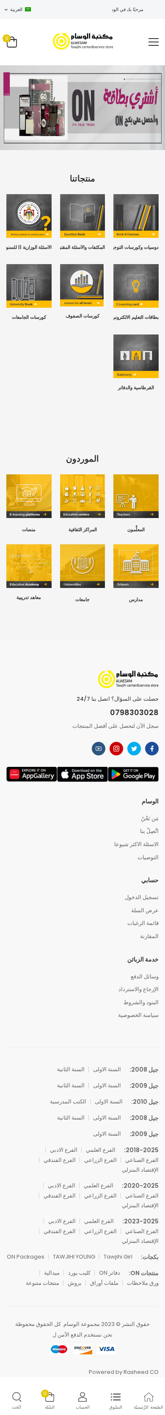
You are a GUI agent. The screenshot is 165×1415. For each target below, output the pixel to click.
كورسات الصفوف (82, 316)
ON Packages (25, 1256)
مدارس (136, 600)
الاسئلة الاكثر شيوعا (136, 844)
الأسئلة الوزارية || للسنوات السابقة (29, 248)
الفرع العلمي (101, 1150)
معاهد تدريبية (28, 598)
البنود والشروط (141, 1002)
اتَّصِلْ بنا (149, 831)
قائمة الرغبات (143, 923)
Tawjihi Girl (118, 1256)
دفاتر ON (109, 1273)
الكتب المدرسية (68, 1101)
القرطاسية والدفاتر (136, 388)
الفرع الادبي (63, 1150)
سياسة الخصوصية (138, 1015)
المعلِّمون (136, 530)
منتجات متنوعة (42, 1283)
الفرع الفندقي (60, 1160)
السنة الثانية (71, 1069)
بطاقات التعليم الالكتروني (136, 317)
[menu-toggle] (153, 42)
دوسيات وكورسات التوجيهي (136, 248)
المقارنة (149, 936)
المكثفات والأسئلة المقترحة (82, 248)
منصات (29, 530)
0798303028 (134, 712)
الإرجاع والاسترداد (138, 989)
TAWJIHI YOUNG (74, 1256)
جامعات (82, 600)
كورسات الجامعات (29, 317)
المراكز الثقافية (83, 530)
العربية (16, 9)
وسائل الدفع (145, 976)
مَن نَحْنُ (150, 818)
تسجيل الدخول (142, 897)
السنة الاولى (107, 1069)
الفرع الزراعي (100, 1160)
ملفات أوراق (104, 1283)
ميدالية (52, 1273)
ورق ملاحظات (143, 1283)
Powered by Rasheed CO (124, 1372)
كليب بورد (79, 1273)
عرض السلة (145, 910)
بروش (75, 1283)
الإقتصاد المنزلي (140, 1170)
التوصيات (148, 857)
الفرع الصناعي (142, 1160)
